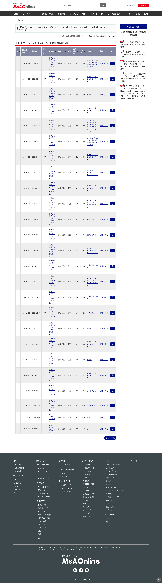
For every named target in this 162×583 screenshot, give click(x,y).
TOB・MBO (87, 471)
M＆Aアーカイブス (45, 472)
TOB (16, 486)
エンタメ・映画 (111, 487)
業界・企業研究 (43, 464)
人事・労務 (42, 527)
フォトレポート (111, 468)
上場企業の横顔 (88, 497)
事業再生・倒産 (88, 484)
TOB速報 (17, 471)
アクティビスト (88, 464)
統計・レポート (44, 534)
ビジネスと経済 (114, 13)
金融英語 (109, 500)
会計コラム (42, 531)
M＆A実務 (41, 501)
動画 (40, 475)
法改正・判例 (43, 508)
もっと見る (110, 438)
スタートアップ (96, 13)
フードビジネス (88, 510)
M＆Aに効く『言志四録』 (115, 490)
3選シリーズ (110, 503)
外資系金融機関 (111, 474)
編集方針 (42, 547)
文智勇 (89, 95)
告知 (107, 521)
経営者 (85, 500)
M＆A (16, 479)
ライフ (127, 13)
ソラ (88, 418)
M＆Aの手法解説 (44, 496)
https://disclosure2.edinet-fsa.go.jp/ (101, 36)
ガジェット (110, 510)
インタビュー (65, 473)
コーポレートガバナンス (47, 524)
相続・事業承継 (66, 464)
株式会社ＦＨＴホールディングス (52, 405)
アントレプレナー (66, 491)
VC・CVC (63, 494)
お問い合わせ (116, 547)
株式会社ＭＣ (91, 219)
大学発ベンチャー (66, 485)
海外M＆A (86, 516)
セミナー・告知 (141, 13)
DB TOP (21, 19)
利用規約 (79, 547)
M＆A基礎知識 (43, 487)
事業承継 (61, 13)
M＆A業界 (86, 474)
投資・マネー (111, 477)
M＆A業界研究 (43, 468)
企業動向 (86, 477)
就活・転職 (110, 507)
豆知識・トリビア (112, 497)
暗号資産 (109, 481)
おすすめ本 (110, 494)
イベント (109, 518)
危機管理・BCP (88, 494)
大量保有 (17, 483)
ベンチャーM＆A (66, 488)
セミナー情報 (110, 514)
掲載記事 (107, 547)
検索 (103, 5)
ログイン (130, 5)
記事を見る (104, 63)
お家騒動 (86, 490)
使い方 (16, 492)
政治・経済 (87, 513)
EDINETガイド (111, 471)
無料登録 (143, 5)
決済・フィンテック (113, 464)
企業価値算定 (43, 521)
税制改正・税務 (44, 518)
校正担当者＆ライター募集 (93, 547)
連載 (38, 538)
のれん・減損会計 (44, 514)
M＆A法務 (42, 505)
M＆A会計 (42, 511)
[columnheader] (18, 51)
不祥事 (85, 487)
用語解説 (41, 490)
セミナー (109, 525)
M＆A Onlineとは (52, 547)
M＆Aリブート (43, 478)
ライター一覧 (132, 461)
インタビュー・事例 (78, 13)
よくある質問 (43, 493)
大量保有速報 (19, 468)
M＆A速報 (18, 464)
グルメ (108, 484)
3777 (32, 27)
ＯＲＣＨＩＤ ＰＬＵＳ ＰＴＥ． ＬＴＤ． (92, 79)
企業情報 (17, 489)
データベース (28, 13)
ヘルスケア (87, 507)
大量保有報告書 (88, 468)
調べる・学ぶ (47, 13)
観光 (84, 503)
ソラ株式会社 (91, 313)
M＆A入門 (41, 483)
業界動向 (86, 481)
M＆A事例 (63, 476)
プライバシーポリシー (67, 547)
